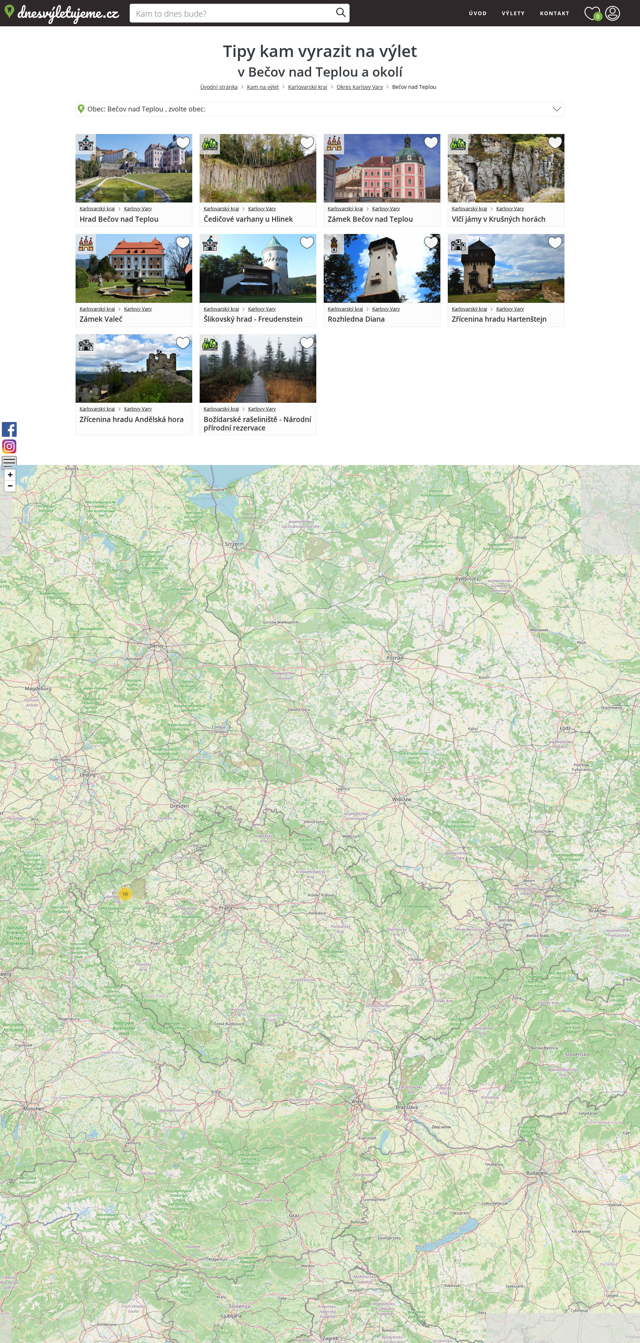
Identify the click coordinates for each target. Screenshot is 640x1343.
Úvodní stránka (219, 86)
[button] (125, 894)
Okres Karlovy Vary (360, 86)
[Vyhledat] (341, 13)
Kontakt (555, 13)
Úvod (478, 13)
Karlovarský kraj (307, 86)
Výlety (513, 13)
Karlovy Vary (138, 208)
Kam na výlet (263, 86)
